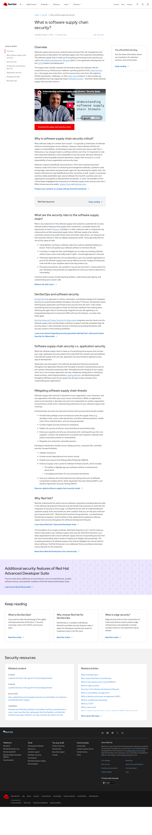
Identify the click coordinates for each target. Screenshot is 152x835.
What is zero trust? (88, 707)
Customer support (33, 752)
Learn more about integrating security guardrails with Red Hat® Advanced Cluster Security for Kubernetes (69, 334)
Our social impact (131, 768)
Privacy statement (16, 803)
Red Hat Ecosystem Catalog (37, 761)
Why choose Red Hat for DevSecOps (96, 678)
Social (79, 755)
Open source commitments (134, 764)
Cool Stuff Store (82, 796)
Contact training (82, 752)
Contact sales (81, 746)
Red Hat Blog (57, 796)
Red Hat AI (6, 746)
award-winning (127, 755)
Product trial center (58, 746)
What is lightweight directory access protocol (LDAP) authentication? (109, 711)
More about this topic (90, 716)
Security (44, 15)
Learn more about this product (18, 587)
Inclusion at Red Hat (69, 796)
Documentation (33, 764)
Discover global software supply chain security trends (57, 488)
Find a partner (32, 758)
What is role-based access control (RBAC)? (98, 682)
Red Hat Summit (93, 796)
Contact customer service (85, 749)
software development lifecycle (57, 60)
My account (31, 749)
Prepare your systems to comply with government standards (61, 189)
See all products (8, 760)
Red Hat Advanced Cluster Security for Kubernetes (55, 320)
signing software (74, 375)
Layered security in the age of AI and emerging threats (30, 678)
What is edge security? (90, 685)
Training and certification (36, 746)
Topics (37, 15)
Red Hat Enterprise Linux (11, 749)
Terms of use (27, 803)
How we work (105, 764)
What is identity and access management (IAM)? (100, 696)
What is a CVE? (87, 703)
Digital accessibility (55, 803)
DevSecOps (39, 299)
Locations (36, 796)
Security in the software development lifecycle (100, 689)
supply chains (65, 184)
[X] (117, 733)
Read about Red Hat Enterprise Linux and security (56, 551)
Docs (123, 4)
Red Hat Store (56, 749)
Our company (105, 760)
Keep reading (94, 202)
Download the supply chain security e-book (54, 127)
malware (55, 229)
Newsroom (129, 760)
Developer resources (34, 755)
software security (76, 79)
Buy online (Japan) (58, 752)
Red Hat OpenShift (9, 752)
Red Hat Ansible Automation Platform (12, 756)
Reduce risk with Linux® (44, 284)
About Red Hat (15, 796)
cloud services (96, 70)
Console (116, 4)
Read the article (15, 637)
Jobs (127, 772)
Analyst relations (106, 772)
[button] (99, 35)
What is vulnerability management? (95, 693)
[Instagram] (122, 733)
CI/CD (40, 63)
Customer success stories (109, 768)
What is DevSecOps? (89, 674)
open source (73, 76)
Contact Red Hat (46, 796)
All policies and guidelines (40, 803)
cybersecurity (80, 184)
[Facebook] (112, 733)
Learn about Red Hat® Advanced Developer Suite (55, 524)
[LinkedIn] (102, 733)
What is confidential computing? (94, 700)
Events (29, 796)
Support (129, 4)
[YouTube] (107, 733)
